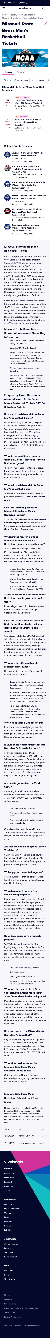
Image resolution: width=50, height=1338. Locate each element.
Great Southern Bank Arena (18, 529)
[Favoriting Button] (46, 23)
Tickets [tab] (8, 72)
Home (5, 15)
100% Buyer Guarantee (28, 3)
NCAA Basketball (25, 15)
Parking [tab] (20, 72)
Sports (13, 15)
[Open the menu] (3, 8)
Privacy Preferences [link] (12, 1317)
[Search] (43, 8)
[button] (7, 80)
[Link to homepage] (25, 8)
